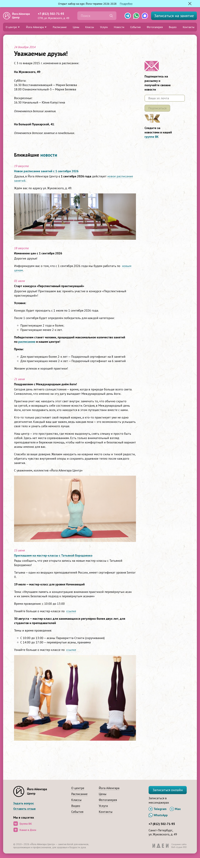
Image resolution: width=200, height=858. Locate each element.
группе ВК (152, 137)
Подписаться (157, 108)
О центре (11, 27)
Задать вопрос (23, 803)
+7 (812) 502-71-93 (51, 14)
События (135, 27)
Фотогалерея (155, 27)
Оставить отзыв (24, 809)
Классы (89, 27)
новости (48, 155)
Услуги (104, 27)
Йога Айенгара (35, 27)
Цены (76, 27)
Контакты (188, 27)
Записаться (174, 15)
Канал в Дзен (28, 830)
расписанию (26, 342)
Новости (119, 27)
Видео (173, 27)
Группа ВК (26, 823)
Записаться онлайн (168, 790)
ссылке (71, 611)
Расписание (60, 27)
